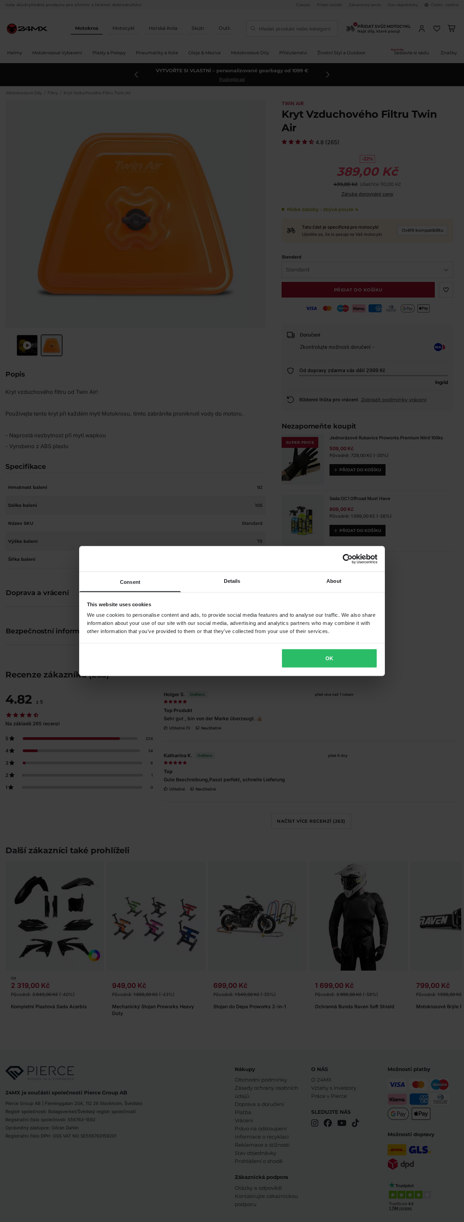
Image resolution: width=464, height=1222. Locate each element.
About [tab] (333, 581)
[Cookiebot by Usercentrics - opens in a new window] (347, 559)
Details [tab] (232, 581)
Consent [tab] (130, 582)
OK (329, 658)
